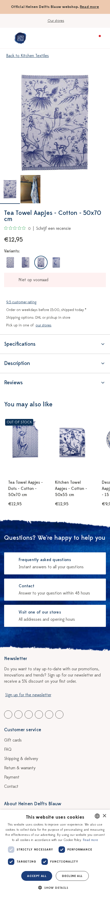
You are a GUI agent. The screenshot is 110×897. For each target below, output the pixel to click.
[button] (55, 888)
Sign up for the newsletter (28, 695)
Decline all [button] (72, 876)
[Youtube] (18, 714)
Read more (89, 7)
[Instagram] (59, 714)
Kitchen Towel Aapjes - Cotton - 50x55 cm (71, 488)
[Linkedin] (29, 714)
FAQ (8, 749)
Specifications (20, 344)
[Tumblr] (39, 714)
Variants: (12, 251)
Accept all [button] (36, 876)
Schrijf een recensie (53, 228)
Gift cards (13, 740)
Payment (11, 777)
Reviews (13, 382)
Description (17, 363)
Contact (11, 786)
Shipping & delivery (21, 758)
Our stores (56, 21)
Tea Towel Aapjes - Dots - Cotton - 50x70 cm (25, 488)
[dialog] (55, 853)
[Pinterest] (49, 714)
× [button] (104, 816)
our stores (43, 325)
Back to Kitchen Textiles (27, 55)
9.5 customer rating (21, 302)
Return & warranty (20, 768)
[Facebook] (8, 714)
